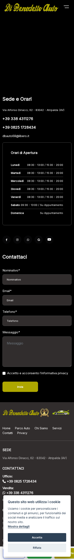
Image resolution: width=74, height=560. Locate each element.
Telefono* (9, 312)
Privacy (22, 433)
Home (6, 428)
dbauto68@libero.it (15, 136)
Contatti (7, 433)
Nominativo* (11, 270)
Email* (7, 291)
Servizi (57, 428)
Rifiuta (37, 547)
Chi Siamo (41, 428)
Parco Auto (22, 428)
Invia (20, 386)
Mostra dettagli (19, 526)
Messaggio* (11, 332)
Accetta (37, 537)
